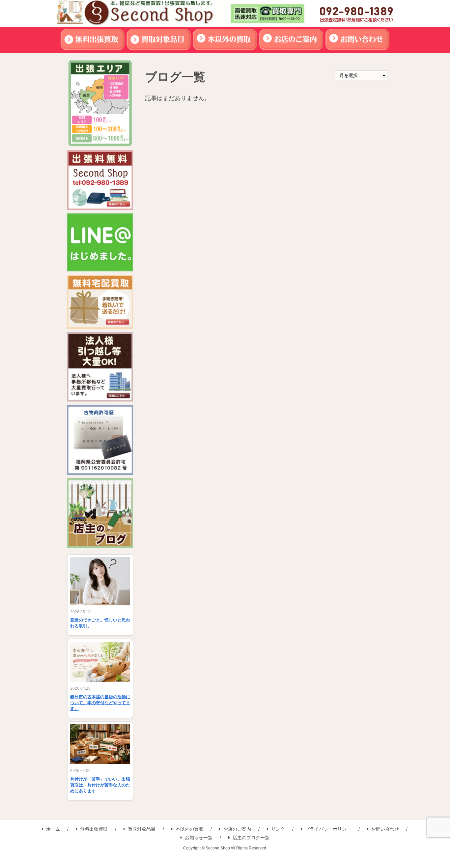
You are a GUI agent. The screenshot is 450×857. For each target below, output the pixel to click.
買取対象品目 (141, 829)
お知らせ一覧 (198, 837)
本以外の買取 (189, 829)
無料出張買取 (94, 829)
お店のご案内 (237, 829)
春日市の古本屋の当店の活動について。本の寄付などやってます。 (100, 702)
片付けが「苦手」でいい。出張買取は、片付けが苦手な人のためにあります (100, 785)
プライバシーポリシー (328, 829)
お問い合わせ (385, 829)
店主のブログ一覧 (251, 837)
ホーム (53, 829)
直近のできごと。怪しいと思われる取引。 (100, 623)
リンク (278, 829)
